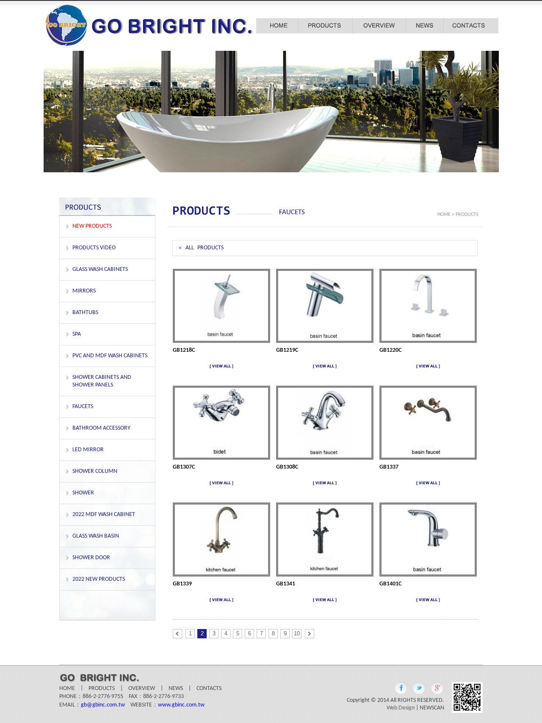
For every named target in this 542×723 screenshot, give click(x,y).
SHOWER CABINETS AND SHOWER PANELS (101, 381)
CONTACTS (208, 688)
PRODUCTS (101, 688)
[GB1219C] (324, 339)
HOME (444, 214)
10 (297, 633)
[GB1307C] (221, 456)
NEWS (176, 688)
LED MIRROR (88, 450)
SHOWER (83, 493)
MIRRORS (84, 291)
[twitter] (419, 688)
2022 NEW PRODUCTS (98, 579)
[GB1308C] (325, 456)
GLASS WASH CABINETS (100, 269)
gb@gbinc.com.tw (103, 705)
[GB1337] (428, 456)
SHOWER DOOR (91, 558)
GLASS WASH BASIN (95, 536)
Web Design (401, 708)
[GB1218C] (221, 339)
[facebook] (401, 688)
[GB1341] (324, 573)
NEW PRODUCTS (92, 226)
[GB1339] (221, 573)
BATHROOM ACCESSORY (101, 428)
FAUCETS (82, 406)
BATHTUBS (85, 312)
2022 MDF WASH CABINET (103, 514)
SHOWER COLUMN (94, 471)
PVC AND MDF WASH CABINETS (109, 356)
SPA (76, 334)
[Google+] (437, 688)
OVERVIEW (141, 688)
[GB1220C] (427, 339)
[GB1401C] (427, 573)
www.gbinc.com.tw (181, 705)
